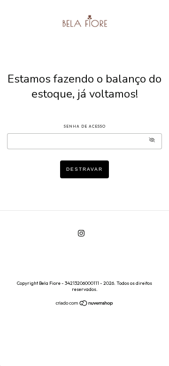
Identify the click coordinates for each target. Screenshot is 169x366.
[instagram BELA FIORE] (81, 232)
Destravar (84, 169)
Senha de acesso (85, 126)
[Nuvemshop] (84, 304)
